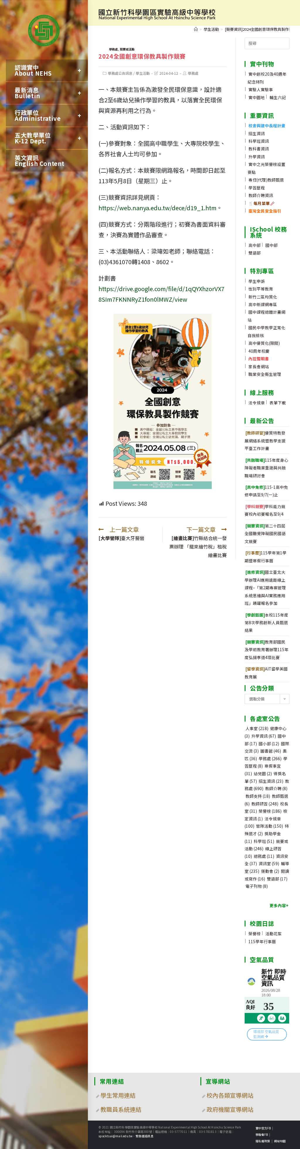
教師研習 (264, 804)
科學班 (264, 841)
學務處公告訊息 (120, 73)
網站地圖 (280, 1141)
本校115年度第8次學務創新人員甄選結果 (266, 622)
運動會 (270, 871)
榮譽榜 (270, 811)
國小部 (269, 743)
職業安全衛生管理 (264, 374)
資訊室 (269, 863)
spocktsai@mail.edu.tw (115, 1136)
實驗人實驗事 (260, 89)
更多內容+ (279, 905)
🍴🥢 (261, 203)
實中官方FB (263, 1128)
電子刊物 (257, 886)
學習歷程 (256, 188)
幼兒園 (263, 773)
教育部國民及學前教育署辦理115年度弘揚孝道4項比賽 (267, 649)
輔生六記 (278, 97)
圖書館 (270, 751)
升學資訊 (256, 156)
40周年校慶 (259, 351)
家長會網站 (258, 366)
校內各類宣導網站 (230, 1095)
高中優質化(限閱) (264, 343)
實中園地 (256, 97)
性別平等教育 (260, 289)
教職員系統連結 (121, 1109)
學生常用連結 (118, 1095)
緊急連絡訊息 (145, 1136)
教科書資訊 (258, 149)
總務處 (264, 856)
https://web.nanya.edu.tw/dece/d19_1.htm (157, 207)
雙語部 (254, 253)
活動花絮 (273, 933)
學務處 (113, 49)
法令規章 (256, 402)
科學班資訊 (258, 141)
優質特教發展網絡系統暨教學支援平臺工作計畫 (265, 440)
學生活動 (143, 73)
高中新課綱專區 (262, 304)
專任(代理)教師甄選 (266, 180)
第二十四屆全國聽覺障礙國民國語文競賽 (265, 533)
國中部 (271, 245)
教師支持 (258, 796)
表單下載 (278, 402)
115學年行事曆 (262, 941)
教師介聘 (276, 788)
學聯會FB (261, 1134)
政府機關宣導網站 (230, 1109)
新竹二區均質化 (262, 297)
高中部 (254, 245)
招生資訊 (256, 133)
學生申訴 (256, 281)
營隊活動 (269, 826)
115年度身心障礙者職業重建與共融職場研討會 (266, 467)
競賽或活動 (127, 49)
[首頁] (196, 29)
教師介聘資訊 (260, 195)
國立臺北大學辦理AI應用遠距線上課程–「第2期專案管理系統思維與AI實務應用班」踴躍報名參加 (265, 587)
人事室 (257, 728)
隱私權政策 (262, 1141)
